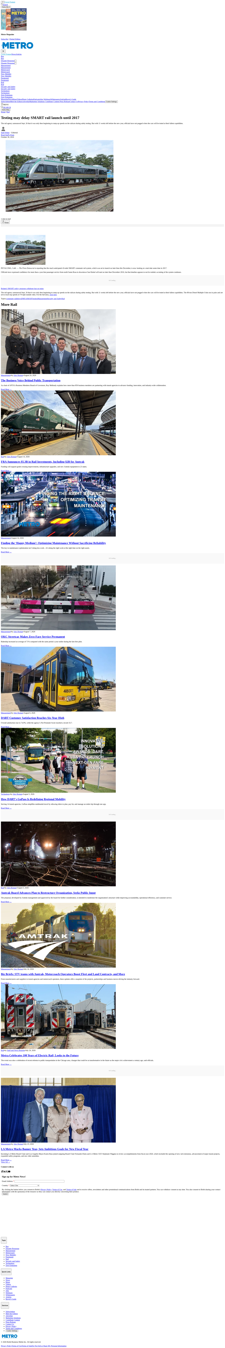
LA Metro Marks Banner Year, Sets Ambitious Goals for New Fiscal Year (44, 1149)
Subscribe (4, 39)
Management (6, 66)
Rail (2, 82)
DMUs (23, 299)
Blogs (15, 99)
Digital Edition (14, 39)
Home (3, 112)
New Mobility (6, 74)
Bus (2, 56)
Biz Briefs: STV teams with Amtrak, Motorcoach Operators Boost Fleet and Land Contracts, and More (63, 974)
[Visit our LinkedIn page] (4, 1172)
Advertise (26, 102)
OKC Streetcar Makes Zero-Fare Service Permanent (33, 636)
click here (53, 295)
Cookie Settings (111, 102)
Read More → (6, 389)
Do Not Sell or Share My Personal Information (49, 1346)
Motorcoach (5, 70)
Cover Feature (10, 2)
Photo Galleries (27, 99)
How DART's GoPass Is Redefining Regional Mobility (33, 799)
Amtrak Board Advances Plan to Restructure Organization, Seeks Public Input (48, 892)
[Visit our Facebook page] (2, 1172)
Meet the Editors (16, 102)
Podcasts (36, 99)
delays (19, 299)
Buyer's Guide (71, 99)
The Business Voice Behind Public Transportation (30, 380)
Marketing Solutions (37, 102)
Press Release (64, 102)
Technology (5, 91)
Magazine (4, 99)
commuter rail (11, 299)
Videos (19, 99)
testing (35, 299)
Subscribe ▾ (6, 7)
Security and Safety (8, 87)
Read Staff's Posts (7, 135)
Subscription (5, 102)
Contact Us (74, 102)
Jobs (41, 99)
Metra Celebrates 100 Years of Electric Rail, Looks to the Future (40, 1055)
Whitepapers (55, 99)
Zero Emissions (6, 95)
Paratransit (5, 78)
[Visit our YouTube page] (9, 1172)
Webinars (47, 99)
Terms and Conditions (97, 102)
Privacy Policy (83, 102)
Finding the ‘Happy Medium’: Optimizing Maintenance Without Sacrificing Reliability (53, 543)
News (17, 2)
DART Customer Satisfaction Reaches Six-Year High (32, 717)
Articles (22, 2)
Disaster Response (8, 61)
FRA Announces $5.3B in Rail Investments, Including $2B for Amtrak (42, 461)
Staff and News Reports (16, 1050)
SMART (29, 299)
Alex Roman (18, 375)
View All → (5, 1162)
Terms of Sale (27, 1346)
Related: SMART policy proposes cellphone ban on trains (22, 289)
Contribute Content (52, 102)
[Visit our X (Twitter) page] (7, 1172)
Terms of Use (17, 1346)
